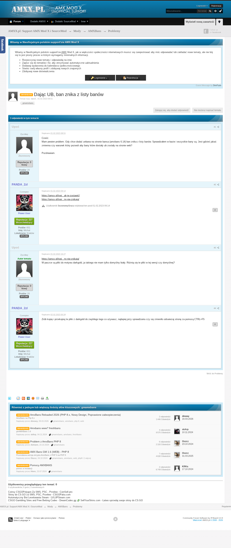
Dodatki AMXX (37, 21)
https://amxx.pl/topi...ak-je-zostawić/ (61, 195)
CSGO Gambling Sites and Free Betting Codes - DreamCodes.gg (42, 500)
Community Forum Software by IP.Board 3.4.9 (203, 518)
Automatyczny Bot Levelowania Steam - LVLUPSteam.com (39, 497)
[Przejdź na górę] (115, 519)
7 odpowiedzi (164, 454)
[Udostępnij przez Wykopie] (18, 398)
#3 (215, 248)
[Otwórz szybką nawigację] (219, 21)
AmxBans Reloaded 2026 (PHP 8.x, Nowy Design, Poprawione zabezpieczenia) (75, 414)
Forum (16, 21)
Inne (83, 21)
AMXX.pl (206, 520)
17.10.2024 (187, 469)
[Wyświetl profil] (24, 145)
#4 (215, 308)
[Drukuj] (42, 398)
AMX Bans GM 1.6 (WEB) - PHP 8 (49, 451)
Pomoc (62, 518)
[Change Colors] (220, 11)
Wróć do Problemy (215, 373)
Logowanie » (202, 6)
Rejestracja (216, 6)
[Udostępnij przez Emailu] (37, 398)
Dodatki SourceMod (65, 21)
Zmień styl (18, 518)
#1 (215, 127)
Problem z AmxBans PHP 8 (45, 441)
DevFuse (217, 85)
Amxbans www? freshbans (45, 428)
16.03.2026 (187, 419)
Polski (28, 518)
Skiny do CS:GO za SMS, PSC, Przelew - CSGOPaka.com (39, 494)
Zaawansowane (215, 11)
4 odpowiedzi (164, 430)
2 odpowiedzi (164, 416)
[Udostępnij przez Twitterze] (9, 398)
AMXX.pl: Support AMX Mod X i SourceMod (21, 506)
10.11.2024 (187, 432)
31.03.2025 (187, 456)
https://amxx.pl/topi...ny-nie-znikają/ (60, 199)
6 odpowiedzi (164, 442)
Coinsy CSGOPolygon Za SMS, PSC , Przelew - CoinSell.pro (40, 492)
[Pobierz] (47, 398)
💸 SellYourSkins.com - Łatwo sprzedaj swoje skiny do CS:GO (110, 500)
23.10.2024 (187, 444)
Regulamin (226, 506)
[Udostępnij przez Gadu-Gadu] (33, 398)
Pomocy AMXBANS (41, 465)
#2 (215, 185)
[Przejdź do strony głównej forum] (48, 9)
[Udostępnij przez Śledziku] (28, 398)
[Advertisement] (74, 385)
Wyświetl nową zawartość (200, 21)
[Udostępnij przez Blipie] (23, 398)
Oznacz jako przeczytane (44, 518)
